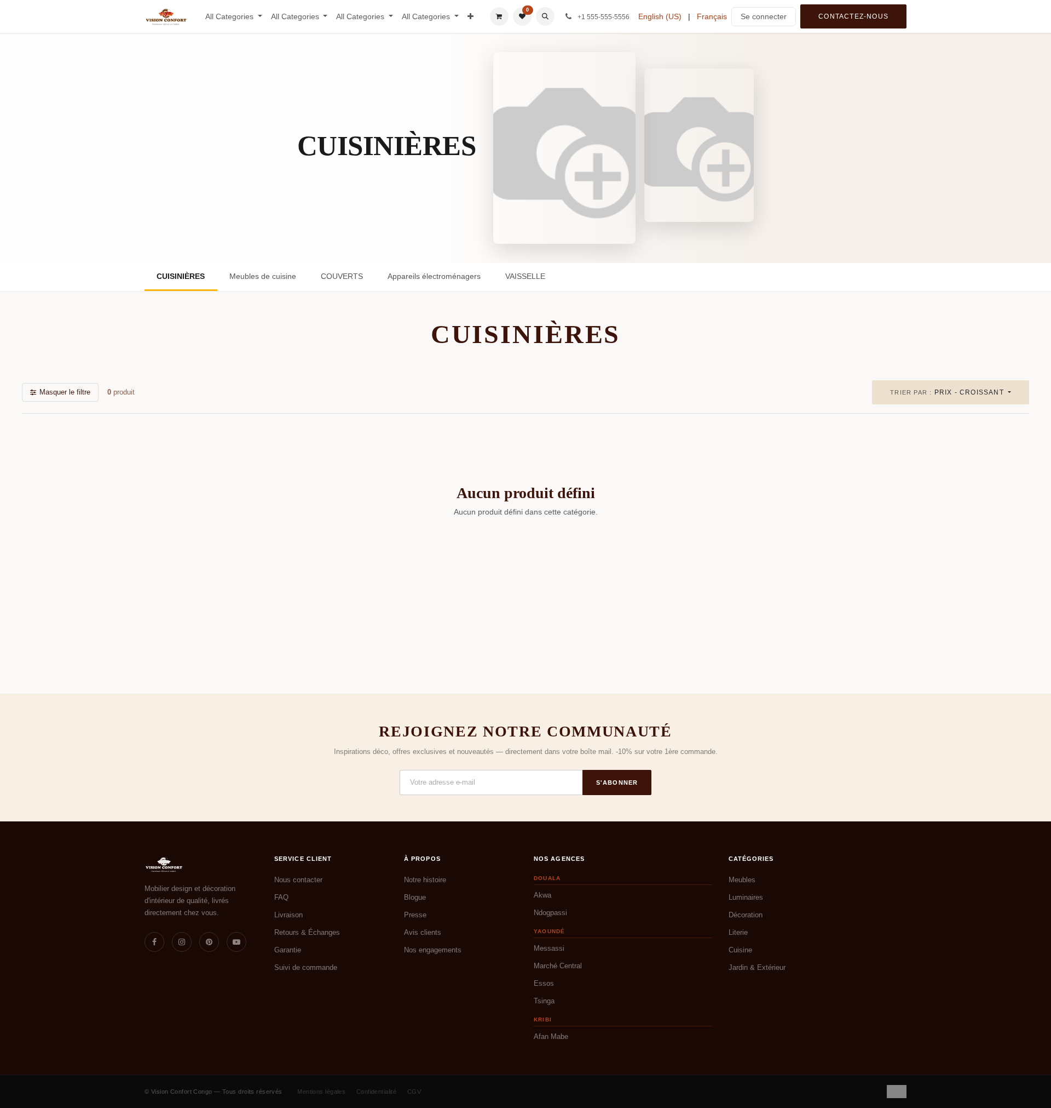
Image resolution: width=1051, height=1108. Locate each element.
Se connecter (764, 16)
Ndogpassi (550, 913)
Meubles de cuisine (262, 276)
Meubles (742, 880)
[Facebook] (154, 942)
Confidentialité (376, 1091)
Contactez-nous (853, 16)
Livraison (288, 915)
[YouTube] (236, 942)
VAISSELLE (525, 276)
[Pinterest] (209, 942)
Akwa (542, 895)
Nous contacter (298, 880)
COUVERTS (342, 276)
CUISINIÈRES (181, 276)
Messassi (549, 948)
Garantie (287, 950)
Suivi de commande (305, 967)
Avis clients (422, 932)
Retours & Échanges (307, 932)
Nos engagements (432, 950)
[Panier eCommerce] (499, 16)
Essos (544, 983)
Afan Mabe (551, 1036)
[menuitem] (234, 17)
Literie (738, 932)
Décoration (746, 915)
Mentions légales (321, 1091)
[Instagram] (182, 942)
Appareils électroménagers (434, 276)
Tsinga (544, 1001)
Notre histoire (425, 880)
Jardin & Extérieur (757, 967)
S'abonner (617, 782)
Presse (415, 915)
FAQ (281, 897)
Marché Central (558, 966)
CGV (414, 1091)
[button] (545, 16)
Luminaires (746, 897)
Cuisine (740, 950)
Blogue (415, 897)
